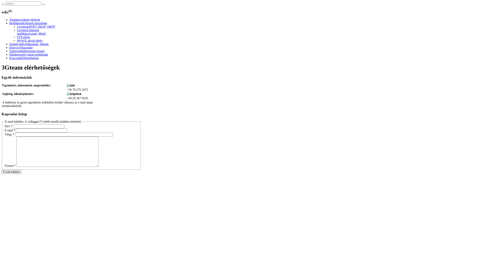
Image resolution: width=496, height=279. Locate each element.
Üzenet (10, 165)
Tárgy (9, 134)
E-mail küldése (11, 171)
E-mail (10, 130)
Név (8, 126)
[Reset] (43, 4)
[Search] (3, 4)
